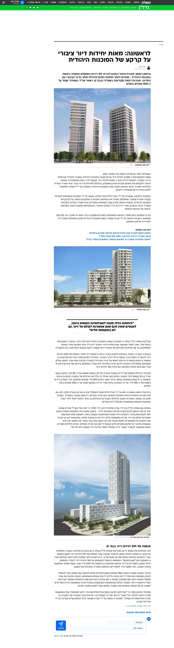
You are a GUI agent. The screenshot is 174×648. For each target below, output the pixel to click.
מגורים (105, 8)
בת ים (128, 606)
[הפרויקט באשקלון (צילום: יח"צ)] (102, 127)
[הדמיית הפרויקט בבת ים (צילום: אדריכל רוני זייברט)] (102, 487)
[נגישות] (3, 2)
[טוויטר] (30, 7)
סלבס (102, 2)
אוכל (89, 2)
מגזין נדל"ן (125, 8)
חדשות (136, 2)
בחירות (119, 2)
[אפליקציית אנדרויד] (37, 7)
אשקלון (133, 606)
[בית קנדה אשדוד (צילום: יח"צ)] (102, 279)
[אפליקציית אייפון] (34, 7)
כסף (95, 2)
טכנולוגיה (63, 2)
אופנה (53, 2)
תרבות (110, 2)
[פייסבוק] (26, 7)
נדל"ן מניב (97, 8)
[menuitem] (135, 2)
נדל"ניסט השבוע (86, 8)
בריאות (81, 2)
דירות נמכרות (114, 8)
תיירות (72, 2)
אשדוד (139, 606)
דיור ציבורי (147, 606)
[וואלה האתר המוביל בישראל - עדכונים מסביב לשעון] (146, 2)
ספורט (128, 2)
